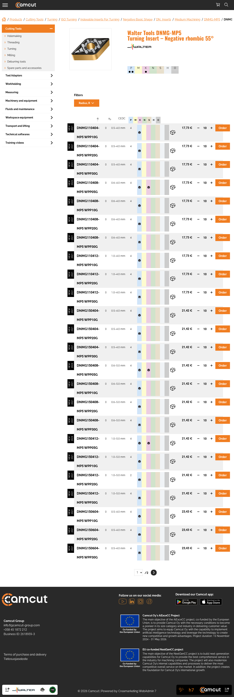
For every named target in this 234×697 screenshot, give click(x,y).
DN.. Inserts (163, 19)
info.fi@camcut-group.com (22, 625)
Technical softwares (17, 134)
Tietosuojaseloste (16, 659)
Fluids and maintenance (19, 109)
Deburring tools (16, 61)
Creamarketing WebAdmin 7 (137, 691)
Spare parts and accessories (24, 68)
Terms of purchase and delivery (25, 654)
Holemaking (14, 36)
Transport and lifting (17, 125)
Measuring (11, 92)
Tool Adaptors (13, 75)
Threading (13, 42)
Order (223, 128)
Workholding (13, 83)
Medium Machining (187, 19)
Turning (52, 19)
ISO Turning (69, 19)
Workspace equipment (19, 117)
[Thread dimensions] (181, 690)
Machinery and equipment (21, 100)
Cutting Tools (35, 19)
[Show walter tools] (19, 690)
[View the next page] (154, 572)
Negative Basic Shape (137, 19)
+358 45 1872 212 (15, 629)
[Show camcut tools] (214, 690)
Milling (11, 55)
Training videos (14, 142)
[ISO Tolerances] (191, 690)
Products (16, 19)
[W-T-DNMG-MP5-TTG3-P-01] (90, 49)
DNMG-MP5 (212, 19)
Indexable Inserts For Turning (99, 19)
